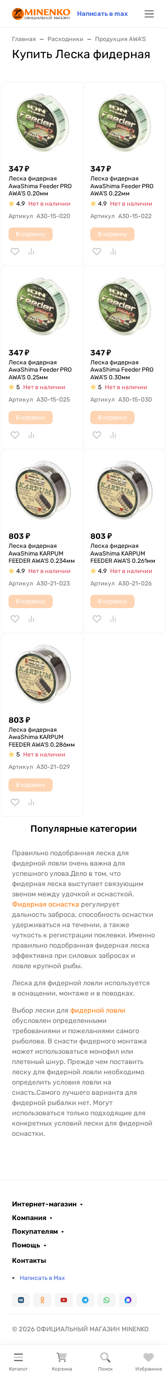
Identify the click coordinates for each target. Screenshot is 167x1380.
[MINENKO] (41, 13)
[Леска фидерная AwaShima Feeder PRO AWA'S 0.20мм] (42, 123)
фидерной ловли (97, 1010)
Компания (29, 1218)
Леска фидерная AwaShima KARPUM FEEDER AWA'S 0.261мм (122, 553)
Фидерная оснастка (45, 904)
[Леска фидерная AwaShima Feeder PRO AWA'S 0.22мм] (124, 123)
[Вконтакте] (21, 1300)
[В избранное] (15, 251)
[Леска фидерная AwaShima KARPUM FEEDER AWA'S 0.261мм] (124, 490)
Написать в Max (42, 1278)
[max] (128, 1300)
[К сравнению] (31, 251)
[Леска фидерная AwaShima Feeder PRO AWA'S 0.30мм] (124, 306)
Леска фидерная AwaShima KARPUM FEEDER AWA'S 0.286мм (42, 737)
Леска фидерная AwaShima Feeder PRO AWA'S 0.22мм (121, 186)
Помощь (26, 1245)
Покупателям (35, 1231)
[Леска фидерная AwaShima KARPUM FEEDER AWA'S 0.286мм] (42, 674)
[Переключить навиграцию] (149, 14)
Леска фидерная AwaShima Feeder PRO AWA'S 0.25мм (40, 370)
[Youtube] (64, 1300)
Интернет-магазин (44, 1204)
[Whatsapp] (107, 1300)
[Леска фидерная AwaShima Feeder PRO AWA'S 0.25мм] (42, 306)
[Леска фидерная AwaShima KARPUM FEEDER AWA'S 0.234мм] (42, 490)
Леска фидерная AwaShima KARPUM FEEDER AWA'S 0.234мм (42, 553)
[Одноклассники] (42, 1300)
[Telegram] (85, 1300)
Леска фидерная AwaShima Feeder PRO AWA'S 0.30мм (121, 370)
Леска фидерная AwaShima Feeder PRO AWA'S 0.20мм (40, 186)
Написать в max (102, 14)
